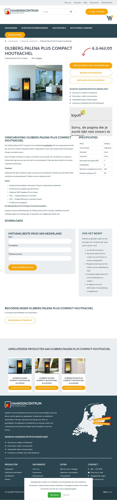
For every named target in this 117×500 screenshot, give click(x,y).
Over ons (67, 3)
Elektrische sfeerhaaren (13, 472)
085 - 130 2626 (97, 12)
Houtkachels (13, 41)
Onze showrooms (97, 479)
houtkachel (47, 145)
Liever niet (66, 495)
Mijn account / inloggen (69, 469)
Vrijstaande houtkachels (29, 41)
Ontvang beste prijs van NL (20, 388)
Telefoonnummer (15, 254)
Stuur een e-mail (97, 472)
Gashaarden (9, 469)
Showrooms (94, 3)
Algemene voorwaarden (69, 472)
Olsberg (39, 58)
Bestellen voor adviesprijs (91, 80)
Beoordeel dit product (20, 320)
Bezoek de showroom (91, 73)
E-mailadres (13, 245)
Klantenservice (106, 3)
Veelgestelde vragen (98, 476)
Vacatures (77, 3)
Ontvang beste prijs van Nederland (91, 65)
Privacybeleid (65, 476)
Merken (7, 479)
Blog (85, 3)
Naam (10, 237)
